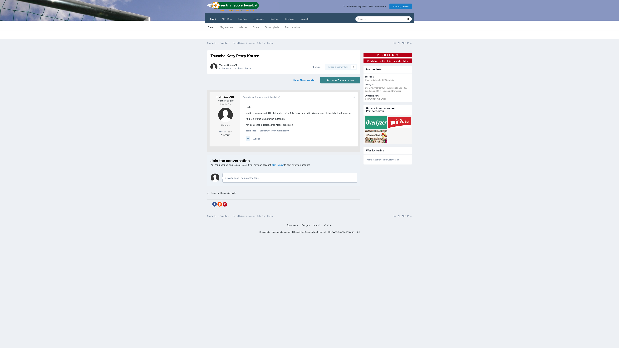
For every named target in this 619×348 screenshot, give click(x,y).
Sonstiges (242, 18)
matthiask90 (230, 65)
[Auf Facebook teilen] (214, 204)
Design (305, 225)
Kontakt (317, 225)
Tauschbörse (244, 68)
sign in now (278, 164)
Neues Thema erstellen (304, 80)
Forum (211, 27)
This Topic (396, 19)
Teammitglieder (272, 27)
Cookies (328, 225)
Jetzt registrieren (400, 6)
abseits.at (274, 18)
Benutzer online (292, 27)
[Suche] (408, 19)
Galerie (256, 27)
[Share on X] (209, 204)
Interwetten (305, 18)
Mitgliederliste (226, 27)
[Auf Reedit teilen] (219, 204)
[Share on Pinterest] (225, 204)
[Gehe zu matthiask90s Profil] (213, 66)
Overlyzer (289, 18)
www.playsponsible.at (343, 231)
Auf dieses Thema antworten (340, 80)
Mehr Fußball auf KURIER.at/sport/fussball (387, 61)
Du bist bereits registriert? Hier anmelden (364, 6)
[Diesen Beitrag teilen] (354, 97)
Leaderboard (258, 18)
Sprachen (292, 225)
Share (317, 66)
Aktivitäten (227, 18)
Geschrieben (256, 97)
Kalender (243, 27)
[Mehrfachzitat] (248, 138)
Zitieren (256, 138)
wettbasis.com (372, 95)
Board (213, 18)
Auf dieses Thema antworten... (244, 177)
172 (223, 131)
